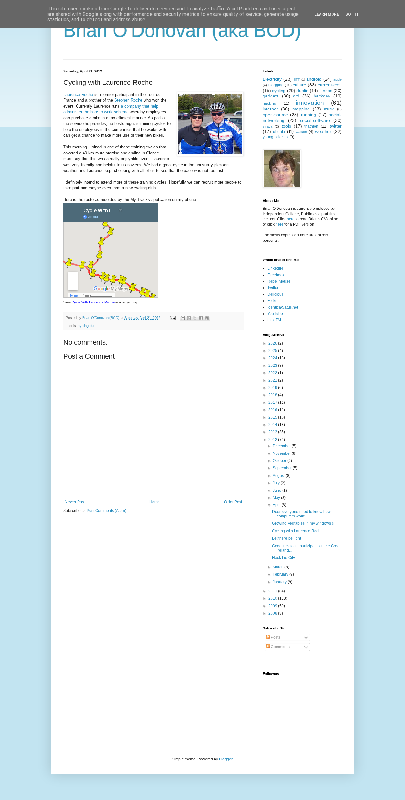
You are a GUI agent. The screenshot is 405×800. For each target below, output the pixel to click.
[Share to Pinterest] (207, 318)
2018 (273, 395)
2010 (273, 598)
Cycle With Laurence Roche (93, 302)
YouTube (275, 313)
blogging (276, 85)
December (282, 446)
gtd (296, 95)
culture (299, 84)
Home (154, 502)
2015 (273, 417)
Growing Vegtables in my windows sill (304, 523)
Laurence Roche (78, 94)
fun (92, 326)
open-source (275, 114)
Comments (280, 647)
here (291, 219)
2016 (273, 410)
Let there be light (286, 538)
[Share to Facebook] (201, 318)
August (279, 475)
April (277, 505)
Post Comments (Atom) (106, 511)
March (278, 567)
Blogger (225, 759)
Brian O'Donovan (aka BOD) (182, 30)
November (282, 453)
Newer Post (75, 502)
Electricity (272, 79)
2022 (273, 373)
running (308, 114)
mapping (301, 108)
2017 (273, 402)
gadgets (271, 95)
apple (337, 79)
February (281, 574)
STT (297, 79)
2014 (273, 424)
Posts (275, 637)
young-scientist (276, 137)
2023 (273, 365)
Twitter (272, 287)
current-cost (330, 84)
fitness (325, 90)
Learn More (327, 14)
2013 (273, 432)
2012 (273, 439)
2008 (273, 613)
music (329, 109)
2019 (273, 387)
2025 (273, 350)
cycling (83, 326)
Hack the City (283, 557)
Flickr (272, 300)
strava (267, 126)
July (277, 483)
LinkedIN (275, 268)
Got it (352, 14)
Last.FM (274, 320)
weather (323, 131)
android (313, 79)
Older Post (233, 502)
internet (270, 108)
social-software (315, 120)
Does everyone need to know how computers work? (301, 513)
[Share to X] (195, 318)
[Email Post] (172, 318)
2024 (273, 358)
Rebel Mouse (278, 281)
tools (286, 125)
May (277, 498)
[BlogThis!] (189, 318)
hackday (322, 95)
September (283, 468)
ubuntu (279, 131)
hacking (269, 103)
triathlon (311, 126)
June (277, 490)
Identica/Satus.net (282, 307)
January (280, 582)
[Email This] (183, 318)
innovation (310, 102)
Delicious (275, 294)
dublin (302, 90)
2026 (273, 343)
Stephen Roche (128, 100)
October (280, 461)
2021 (273, 380)
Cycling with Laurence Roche (297, 531)
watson (301, 132)
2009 (273, 606)
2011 (273, 591)
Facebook (275, 275)
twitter (336, 125)
